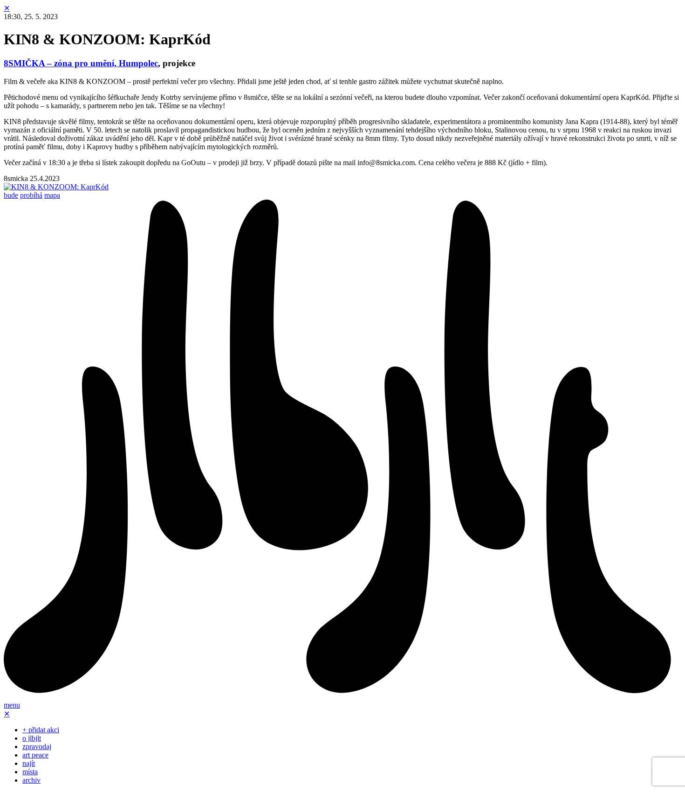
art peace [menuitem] (35, 755)
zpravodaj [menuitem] (36, 746)
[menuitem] (342, 697)
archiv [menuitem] (31, 780)
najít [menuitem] (28, 763)
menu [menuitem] (12, 705)
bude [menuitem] (11, 195)
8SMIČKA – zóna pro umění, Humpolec (81, 63)
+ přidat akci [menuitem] (40, 730)
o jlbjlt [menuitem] (31, 738)
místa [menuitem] (30, 772)
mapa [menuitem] (52, 195)
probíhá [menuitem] (31, 195)
